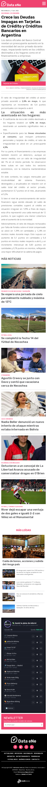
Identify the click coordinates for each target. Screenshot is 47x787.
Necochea (18, 753)
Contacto (35, 759)
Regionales (38, 753)
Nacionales (28, 753)
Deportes (11, 756)
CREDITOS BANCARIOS (39, 89)
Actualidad (8, 753)
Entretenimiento (23, 756)
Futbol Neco (13, 759)
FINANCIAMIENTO (26, 88)
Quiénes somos (24, 759)
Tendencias (35, 756)
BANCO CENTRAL (15, 88)
